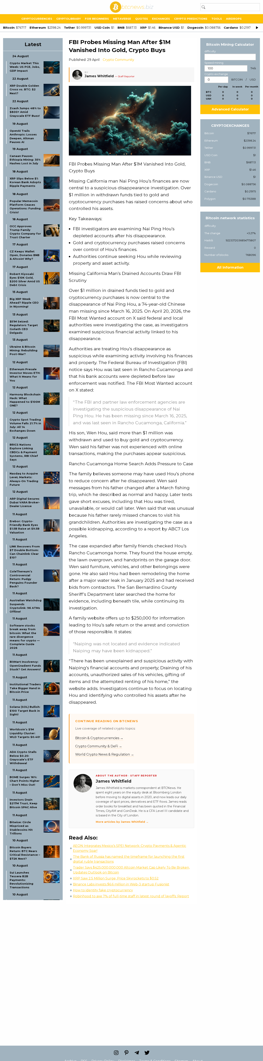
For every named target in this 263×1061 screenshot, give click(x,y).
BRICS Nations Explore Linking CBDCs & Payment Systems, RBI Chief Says (24, 452)
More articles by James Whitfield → (122, 821)
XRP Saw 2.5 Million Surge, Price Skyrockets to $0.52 (116, 878)
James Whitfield (99, 76)
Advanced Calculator (230, 109)
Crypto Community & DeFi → (98, 746)
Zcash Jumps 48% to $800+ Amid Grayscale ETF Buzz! (25, 112)
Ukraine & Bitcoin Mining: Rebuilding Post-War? (23, 350)
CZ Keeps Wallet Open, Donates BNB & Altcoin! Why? (24, 255)
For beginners (97, 18)
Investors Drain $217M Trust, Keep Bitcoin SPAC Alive (23, 803)
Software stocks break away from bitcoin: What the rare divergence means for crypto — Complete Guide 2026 (25, 636)
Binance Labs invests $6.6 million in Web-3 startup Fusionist (121, 884)
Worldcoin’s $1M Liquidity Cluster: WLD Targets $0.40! (25, 733)
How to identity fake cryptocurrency (103, 890)
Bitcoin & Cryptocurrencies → (99, 738)
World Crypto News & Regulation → (104, 754)
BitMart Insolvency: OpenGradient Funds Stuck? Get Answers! (25, 665)
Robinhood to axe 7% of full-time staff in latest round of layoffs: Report (131, 896)
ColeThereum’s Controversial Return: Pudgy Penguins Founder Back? (23, 579)
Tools (216, 18)
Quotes (141, 18)
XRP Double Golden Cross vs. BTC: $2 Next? (24, 89)
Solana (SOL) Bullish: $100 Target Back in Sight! (25, 710)
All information (230, 267)
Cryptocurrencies (36, 18)
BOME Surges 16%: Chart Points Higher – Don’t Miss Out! (24, 780)
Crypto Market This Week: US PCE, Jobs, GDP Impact (25, 66)
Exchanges (161, 18)
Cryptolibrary (68, 18)
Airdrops (234, 18)
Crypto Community (118, 60)
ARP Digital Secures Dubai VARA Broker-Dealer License (25, 502)
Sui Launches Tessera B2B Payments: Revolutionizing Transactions (21, 880)
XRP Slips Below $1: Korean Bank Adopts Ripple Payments (25, 182)
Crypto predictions (190, 18)
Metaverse (122, 18)
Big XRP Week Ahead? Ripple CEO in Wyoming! (24, 302)
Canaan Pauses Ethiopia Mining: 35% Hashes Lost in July (25, 159)
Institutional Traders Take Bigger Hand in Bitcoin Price (25, 688)
